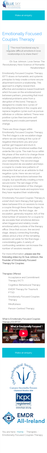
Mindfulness (14, 304)
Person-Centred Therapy (21, 308)
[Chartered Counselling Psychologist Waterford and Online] (12, 4)
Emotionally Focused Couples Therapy (24, 298)
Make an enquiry (23, 15)
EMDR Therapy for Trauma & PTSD (23, 291)
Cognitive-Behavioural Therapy (24, 285)
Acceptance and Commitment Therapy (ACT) (23, 279)
